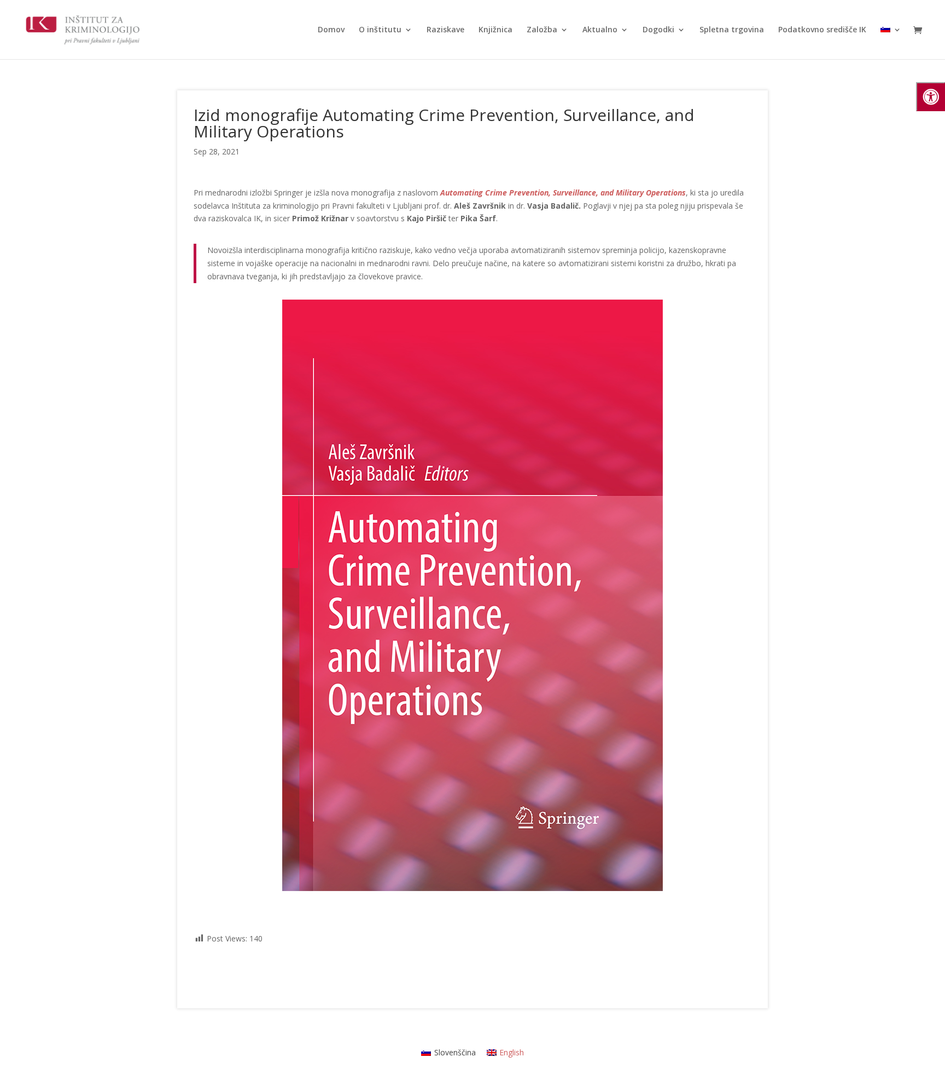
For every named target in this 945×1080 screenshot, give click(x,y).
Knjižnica (495, 30)
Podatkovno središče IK (822, 30)
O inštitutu (380, 30)
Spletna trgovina (731, 30)
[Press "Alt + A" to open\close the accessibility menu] (930, 96)
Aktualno (599, 30)
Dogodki (658, 30)
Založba (542, 30)
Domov (331, 30)
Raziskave (445, 30)
